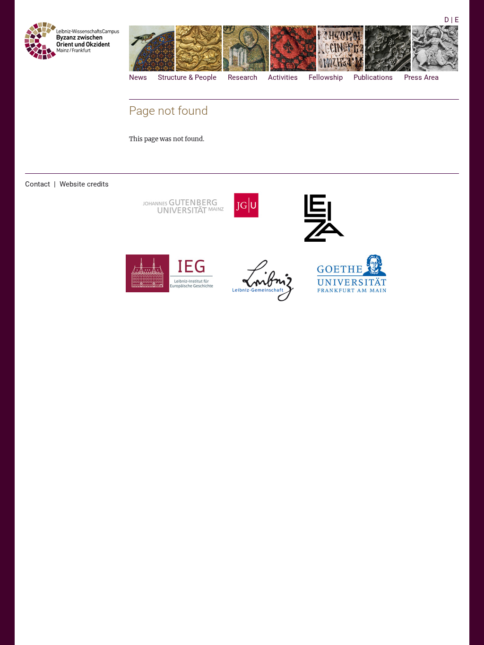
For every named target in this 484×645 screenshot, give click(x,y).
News (138, 78)
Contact (37, 184)
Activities (283, 78)
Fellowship (326, 78)
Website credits (84, 184)
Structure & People (187, 78)
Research (242, 78)
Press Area (421, 78)
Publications (373, 78)
